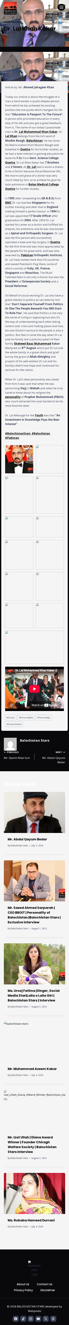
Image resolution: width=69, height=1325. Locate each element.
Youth (39, 415)
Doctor (11, 717)
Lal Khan (11, 136)
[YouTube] (38, 1319)
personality (13, 397)
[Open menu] (61, 7)
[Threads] (53, 1319)
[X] (46, 1319)
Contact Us (44, 1284)
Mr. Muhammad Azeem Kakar (32, 1069)
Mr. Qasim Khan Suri (17, 755)
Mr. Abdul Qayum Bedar (53, 757)
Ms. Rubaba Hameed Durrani (31, 1220)
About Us (23, 1284)
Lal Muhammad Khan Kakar (38, 132)
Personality (43, 717)
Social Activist (14, 724)
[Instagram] (31, 1319)
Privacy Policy (23, 1290)
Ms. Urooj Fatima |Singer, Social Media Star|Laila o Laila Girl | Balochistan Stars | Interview (34, 995)
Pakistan (27, 255)
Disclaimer (47, 1290)
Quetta (25, 149)
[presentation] (34, 812)
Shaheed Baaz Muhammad (32, 343)
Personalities (12, 22)
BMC (8, 202)
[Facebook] (16, 1319)
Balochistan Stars (15, 36)
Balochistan (34, 140)
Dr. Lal (31, 167)
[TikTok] (23, 1319)
